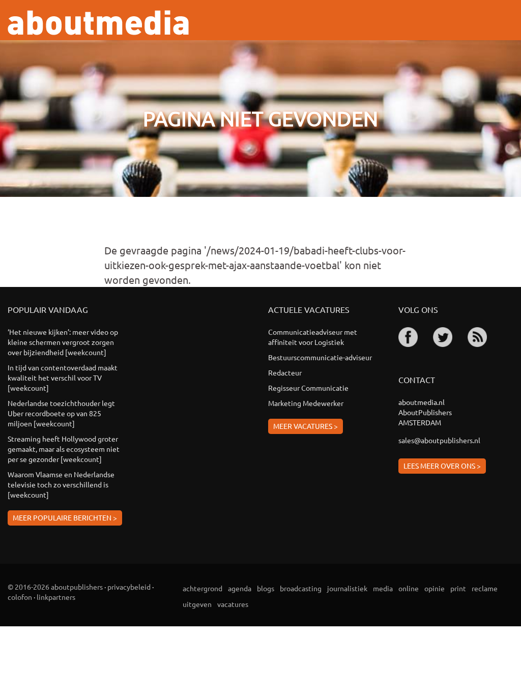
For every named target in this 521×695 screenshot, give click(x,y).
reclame (485, 588)
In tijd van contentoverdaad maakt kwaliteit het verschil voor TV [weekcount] (63, 377)
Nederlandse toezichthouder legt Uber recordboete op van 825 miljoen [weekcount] (61, 413)
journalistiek (347, 588)
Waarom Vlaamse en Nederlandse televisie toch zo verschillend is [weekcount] (61, 484)
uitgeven (197, 604)
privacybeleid (129, 586)
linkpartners (56, 596)
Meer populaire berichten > (65, 517)
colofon (20, 596)
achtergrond (202, 588)
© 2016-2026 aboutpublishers (55, 586)
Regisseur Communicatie (308, 387)
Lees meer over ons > (442, 465)
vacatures (232, 604)
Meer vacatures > (305, 425)
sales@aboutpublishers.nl (439, 440)
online (408, 588)
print (458, 588)
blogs (265, 588)
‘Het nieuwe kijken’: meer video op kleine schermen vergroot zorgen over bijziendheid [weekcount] (63, 342)
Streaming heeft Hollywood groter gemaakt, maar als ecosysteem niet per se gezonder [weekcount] (64, 449)
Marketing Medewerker (305, 403)
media (383, 588)
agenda (239, 588)
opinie (434, 588)
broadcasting (301, 588)
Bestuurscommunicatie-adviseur (320, 357)
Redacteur (285, 372)
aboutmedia (98, 22)
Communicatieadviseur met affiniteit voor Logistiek (312, 336)
